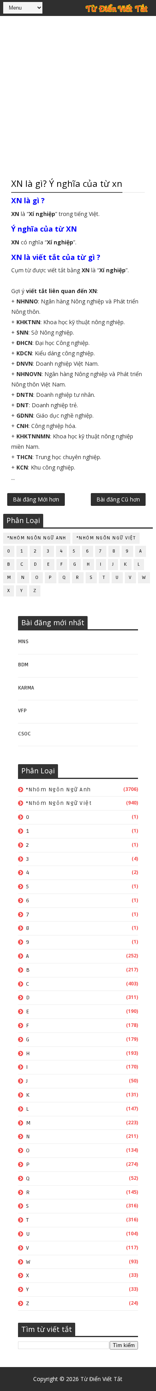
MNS (23, 641)
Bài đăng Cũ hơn (118, 499)
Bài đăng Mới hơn (36, 499)
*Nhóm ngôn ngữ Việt (106, 538)
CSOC (24, 734)
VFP (22, 710)
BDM (23, 665)
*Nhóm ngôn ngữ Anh (36, 538)
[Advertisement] (78, 96)
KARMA (26, 688)
